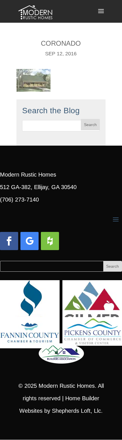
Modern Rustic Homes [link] (67, 386)
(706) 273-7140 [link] (19, 199)
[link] (35, 11)
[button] (101, 15)
